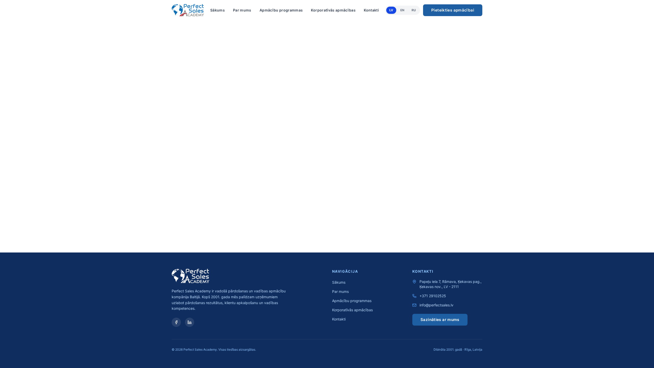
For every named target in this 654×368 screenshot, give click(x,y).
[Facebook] (176, 322)
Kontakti (371, 10)
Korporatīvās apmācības (333, 10)
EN (402, 10)
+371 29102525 (432, 296)
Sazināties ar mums (440, 319)
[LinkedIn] (189, 322)
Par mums (242, 10)
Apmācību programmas (281, 10)
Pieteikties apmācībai (452, 10)
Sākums (217, 10)
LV (391, 10)
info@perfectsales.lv (436, 305)
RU (414, 10)
